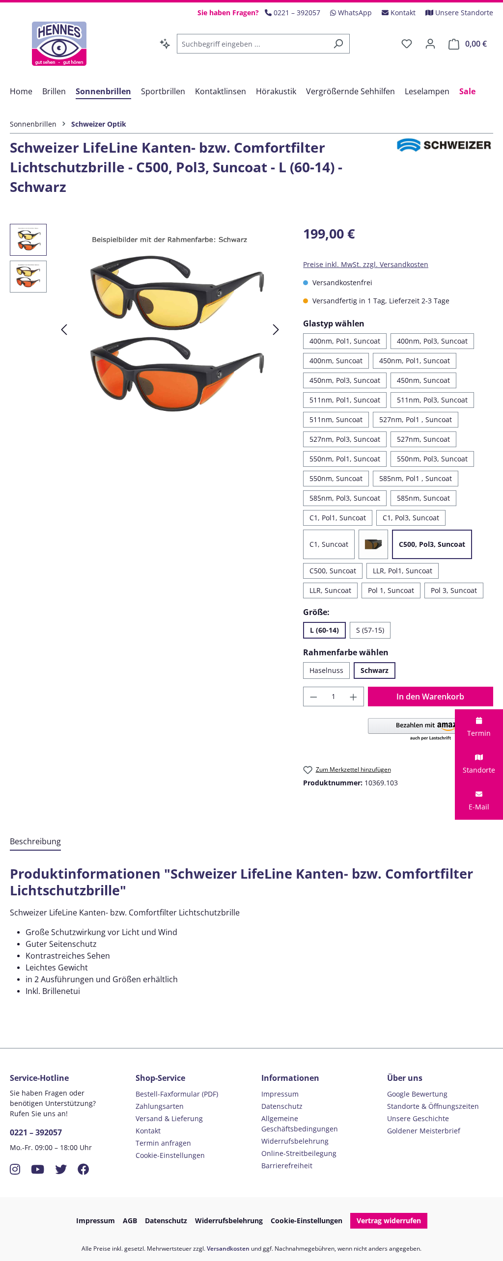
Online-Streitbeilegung (298, 1153)
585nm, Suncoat (423, 498)
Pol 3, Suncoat (454, 590)
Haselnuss (326, 670)
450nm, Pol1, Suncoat (414, 360)
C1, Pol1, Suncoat (337, 517)
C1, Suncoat (328, 544)
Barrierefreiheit (286, 1165)
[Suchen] (338, 44)
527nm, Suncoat (423, 439)
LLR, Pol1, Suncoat (402, 570)
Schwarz (375, 670)
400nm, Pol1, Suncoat (344, 341)
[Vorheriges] (63, 330)
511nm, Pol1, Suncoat (344, 399)
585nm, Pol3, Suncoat (344, 498)
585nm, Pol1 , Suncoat (415, 478)
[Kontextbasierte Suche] (165, 44)
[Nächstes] (276, 330)
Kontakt (148, 1130)
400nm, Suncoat (336, 360)
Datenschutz (282, 1106)
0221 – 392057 (36, 1132)
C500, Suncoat (332, 570)
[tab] (35, 842)
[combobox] (252, 44)
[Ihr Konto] (430, 44)
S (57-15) (370, 630)
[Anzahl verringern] (313, 696)
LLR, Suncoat (330, 590)
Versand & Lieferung (169, 1118)
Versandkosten (228, 1248)
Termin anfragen (163, 1143)
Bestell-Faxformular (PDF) (177, 1094)
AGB (130, 1220)
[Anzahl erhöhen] (353, 696)
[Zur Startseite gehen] (59, 44)
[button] (430, 730)
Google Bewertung (417, 1094)
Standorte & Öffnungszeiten (433, 1106)
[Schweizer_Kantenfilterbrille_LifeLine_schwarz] (169, 329)
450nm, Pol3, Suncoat (344, 380)
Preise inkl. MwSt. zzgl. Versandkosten (365, 264)
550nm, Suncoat (336, 478)
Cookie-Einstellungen (170, 1155)
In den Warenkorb (430, 696)
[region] (146, 329)
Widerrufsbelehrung (295, 1141)
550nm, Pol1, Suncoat (344, 458)
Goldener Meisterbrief (423, 1130)
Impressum (280, 1094)
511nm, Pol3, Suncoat (432, 399)
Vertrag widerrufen (389, 1220)
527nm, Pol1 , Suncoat (415, 419)
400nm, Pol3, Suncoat (432, 341)
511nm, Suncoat (336, 419)
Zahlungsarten (160, 1106)
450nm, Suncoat (423, 380)
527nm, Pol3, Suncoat (344, 439)
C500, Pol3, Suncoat (432, 544)
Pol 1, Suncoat (391, 590)
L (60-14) (324, 630)
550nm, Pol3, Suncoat (432, 458)
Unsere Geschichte (418, 1118)
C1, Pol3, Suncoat (411, 517)
